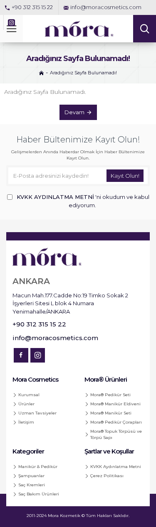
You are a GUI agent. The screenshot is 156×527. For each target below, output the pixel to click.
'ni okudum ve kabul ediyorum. (83, 201)
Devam (74, 112)
